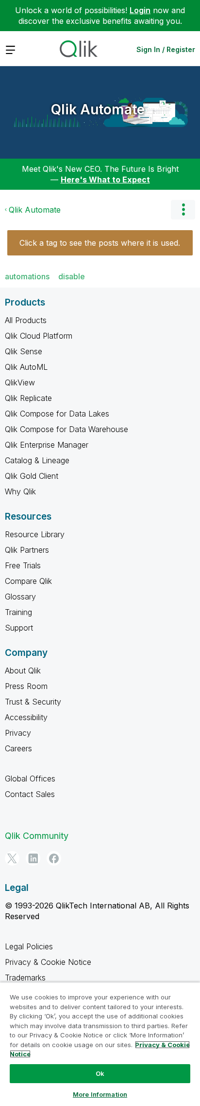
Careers (18, 748)
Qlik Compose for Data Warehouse (66, 429)
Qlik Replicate (28, 398)
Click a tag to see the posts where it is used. (99, 243)
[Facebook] (54, 858)
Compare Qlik (28, 581)
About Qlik (23, 670)
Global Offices (30, 778)
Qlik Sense (23, 351)
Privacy (18, 733)
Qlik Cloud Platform (38, 336)
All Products (26, 320)
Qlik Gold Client (31, 476)
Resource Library (35, 534)
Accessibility (26, 717)
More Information (100, 1094)
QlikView (20, 382)
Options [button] (183, 209)
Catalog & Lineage (37, 460)
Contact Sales (30, 794)
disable (71, 276)
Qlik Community (36, 836)
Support (19, 628)
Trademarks (25, 977)
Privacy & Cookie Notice (48, 962)
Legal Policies (29, 946)
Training (18, 612)
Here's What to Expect (105, 179)
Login (140, 10)
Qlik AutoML (26, 367)
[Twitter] (12, 858)
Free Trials (23, 565)
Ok (100, 1073)
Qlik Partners (27, 550)
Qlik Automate (98, 109)
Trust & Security (33, 702)
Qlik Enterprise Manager (46, 445)
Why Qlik (20, 491)
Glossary (20, 596)
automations (27, 276)
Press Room (26, 686)
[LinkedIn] (33, 858)
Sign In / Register (165, 49)
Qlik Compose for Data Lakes (57, 413)
